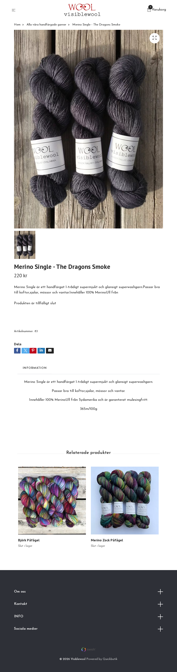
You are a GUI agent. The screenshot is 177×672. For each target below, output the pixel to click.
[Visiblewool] (82, 10)
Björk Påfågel (29, 540)
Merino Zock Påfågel (107, 540)
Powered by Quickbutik (101, 659)
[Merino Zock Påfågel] (125, 500)
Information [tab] (35, 368)
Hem (17, 24)
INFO (18, 616)
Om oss (20, 591)
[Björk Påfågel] (52, 500)
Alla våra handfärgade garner (46, 24)
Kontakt (20, 604)
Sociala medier (26, 629)
